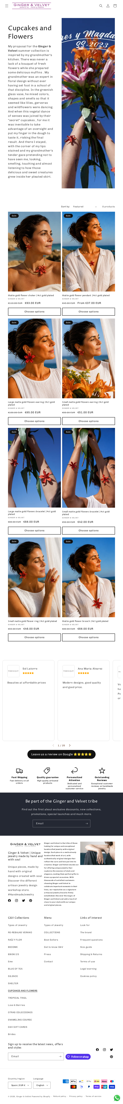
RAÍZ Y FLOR (15, 939)
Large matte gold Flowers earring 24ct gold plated (31, 403)
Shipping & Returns (91, 954)
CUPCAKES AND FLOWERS (22, 990)
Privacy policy (76, 1096)
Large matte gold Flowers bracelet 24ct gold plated (32, 513)
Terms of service (93, 1096)
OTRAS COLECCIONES (20, 1012)
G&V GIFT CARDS (17, 1027)
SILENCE (13, 976)
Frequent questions (91, 939)
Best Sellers (51, 939)
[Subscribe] (86, 823)
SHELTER (13, 983)
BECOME (13, 947)
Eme (10, 961)
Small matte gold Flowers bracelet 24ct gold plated (86, 513)
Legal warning (88, 968)
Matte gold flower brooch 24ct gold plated (85, 621)
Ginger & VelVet (23, 1096)
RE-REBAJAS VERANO (20, 932)
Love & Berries (16, 1005)
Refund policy (59, 1096)
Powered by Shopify (41, 1096)
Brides (12, 1034)
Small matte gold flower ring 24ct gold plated (32, 621)
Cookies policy (88, 976)
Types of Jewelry (17, 925)
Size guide (86, 947)
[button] (6, 5)
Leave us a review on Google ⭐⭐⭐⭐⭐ (61, 754)
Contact (48, 961)
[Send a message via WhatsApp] (117, 1098)
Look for (85, 925)
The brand (86, 932)
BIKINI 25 (13, 954)
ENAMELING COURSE (20, 1019)
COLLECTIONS (52, 932)
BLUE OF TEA (15, 968)
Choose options (35, 311)
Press (47, 954)
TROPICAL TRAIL (17, 998)
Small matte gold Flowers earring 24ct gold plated (85, 403)
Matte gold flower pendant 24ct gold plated (86, 295)
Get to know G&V (53, 947)
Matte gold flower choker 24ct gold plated (31, 295)
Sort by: (65, 206)
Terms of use (87, 961)
